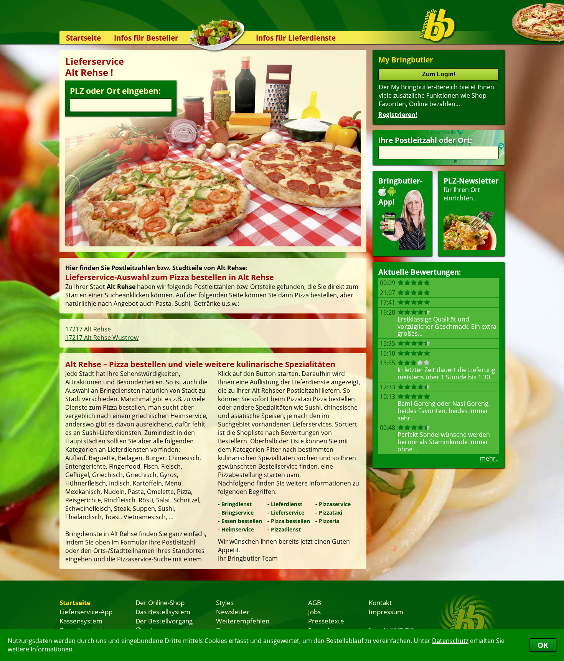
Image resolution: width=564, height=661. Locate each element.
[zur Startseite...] (437, 25)
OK (543, 645)
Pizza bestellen (290, 521)
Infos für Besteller (146, 38)
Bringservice (237, 512)
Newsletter (232, 611)
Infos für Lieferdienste (296, 38)
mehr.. (489, 458)
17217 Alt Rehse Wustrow (102, 337)
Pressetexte (326, 620)
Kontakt (380, 602)
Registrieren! (397, 114)
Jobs (314, 611)
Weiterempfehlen (242, 620)
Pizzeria (329, 521)
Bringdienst (236, 504)
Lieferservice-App (85, 611)
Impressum (386, 611)
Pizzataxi (330, 512)
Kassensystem (80, 620)
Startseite (83, 38)
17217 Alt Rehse (88, 329)
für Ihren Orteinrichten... (471, 189)
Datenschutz (450, 640)
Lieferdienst (286, 504)
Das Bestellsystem (162, 611)
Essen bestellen (241, 521)
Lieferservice (287, 512)
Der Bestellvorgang (164, 620)
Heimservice (237, 529)
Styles (225, 602)
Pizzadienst (286, 529)
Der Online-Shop (160, 602)
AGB (314, 602)
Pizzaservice (335, 504)
